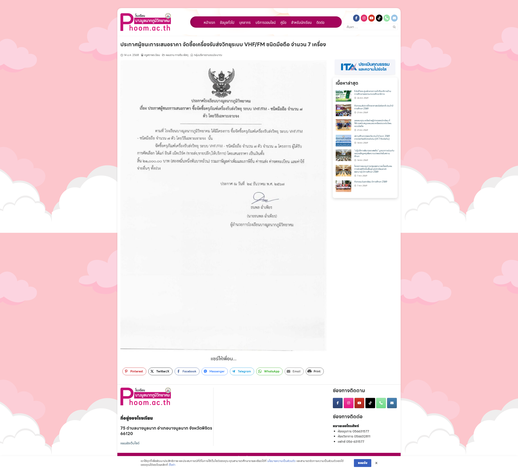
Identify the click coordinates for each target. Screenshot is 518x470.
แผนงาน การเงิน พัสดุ (177, 55)
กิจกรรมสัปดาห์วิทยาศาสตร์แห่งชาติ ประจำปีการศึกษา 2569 (373, 107)
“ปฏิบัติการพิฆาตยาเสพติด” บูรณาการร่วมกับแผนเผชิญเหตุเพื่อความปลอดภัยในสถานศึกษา (374, 153)
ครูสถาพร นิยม (152, 55)
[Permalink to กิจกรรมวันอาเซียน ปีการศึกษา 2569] (343, 185)
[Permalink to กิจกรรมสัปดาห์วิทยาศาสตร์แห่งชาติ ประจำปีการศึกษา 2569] (343, 110)
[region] (365, 67)
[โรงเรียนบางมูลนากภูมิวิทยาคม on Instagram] (364, 18)
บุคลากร (245, 22)
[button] (365, 67)
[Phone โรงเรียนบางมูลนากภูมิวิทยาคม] (386, 18)
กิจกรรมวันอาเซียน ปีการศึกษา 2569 (370, 181)
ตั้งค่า (172, 465)
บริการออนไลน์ (266, 22)
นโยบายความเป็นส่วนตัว (281, 461)
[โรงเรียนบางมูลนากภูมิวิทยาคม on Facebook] (356, 18)
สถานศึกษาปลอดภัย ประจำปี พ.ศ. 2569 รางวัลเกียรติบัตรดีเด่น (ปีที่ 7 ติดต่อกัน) (372, 137)
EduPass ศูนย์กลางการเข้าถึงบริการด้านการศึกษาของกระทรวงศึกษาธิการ (372, 93)
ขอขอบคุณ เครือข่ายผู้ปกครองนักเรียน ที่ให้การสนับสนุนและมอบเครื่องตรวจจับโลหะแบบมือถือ (373, 123)
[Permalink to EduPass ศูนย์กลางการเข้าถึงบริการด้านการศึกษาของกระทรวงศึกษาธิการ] (343, 95)
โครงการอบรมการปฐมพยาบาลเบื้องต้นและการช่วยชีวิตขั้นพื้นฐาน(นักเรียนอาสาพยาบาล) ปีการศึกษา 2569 (373, 169)
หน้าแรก (209, 22)
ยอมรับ (362, 463)
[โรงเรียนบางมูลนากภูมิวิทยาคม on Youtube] (371, 18)
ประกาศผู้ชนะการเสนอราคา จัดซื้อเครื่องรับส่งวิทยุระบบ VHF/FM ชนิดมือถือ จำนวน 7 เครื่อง (223, 44)
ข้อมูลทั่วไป (227, 22)
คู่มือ (283, 22)
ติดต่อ (320, 22)
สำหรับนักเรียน (301, 22)
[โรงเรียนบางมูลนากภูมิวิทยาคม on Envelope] (394, 18)
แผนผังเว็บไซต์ (129, 443)
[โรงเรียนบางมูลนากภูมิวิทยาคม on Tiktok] (379, 18)
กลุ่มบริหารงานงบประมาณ (208, 55)
